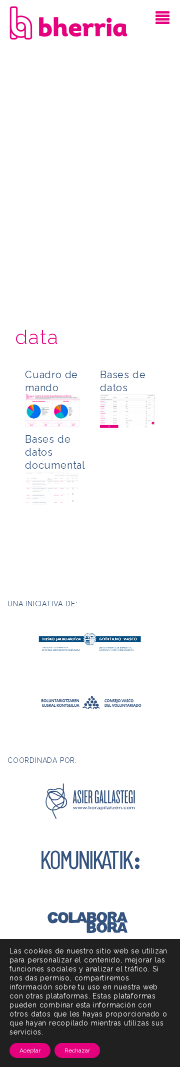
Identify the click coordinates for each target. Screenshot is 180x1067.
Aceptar (30, 1050)
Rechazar (77, 1050)
